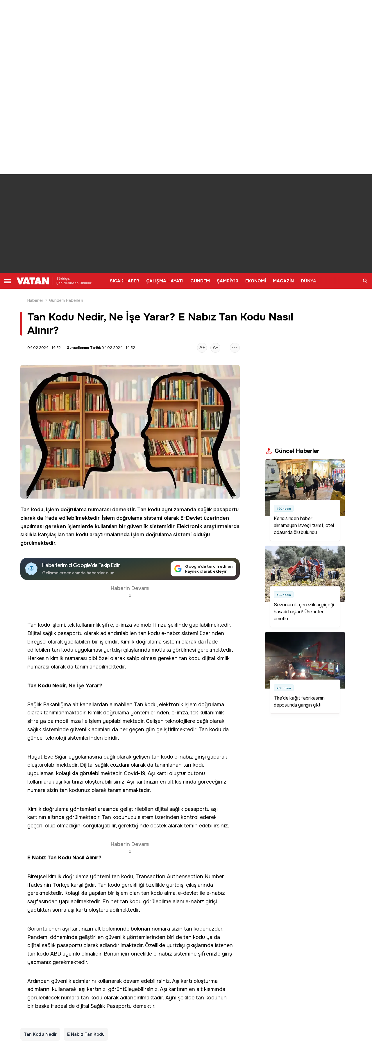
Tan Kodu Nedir (40, 1034)
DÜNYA (308, 281)
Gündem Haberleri (66, 300)
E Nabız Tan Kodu (86, 1034)
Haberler (35, 300)
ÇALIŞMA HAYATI (164, 281)
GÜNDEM (200, 281)
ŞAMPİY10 (227, 281)
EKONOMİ (255, 281)
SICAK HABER (124, 281)
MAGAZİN (283, 281)
